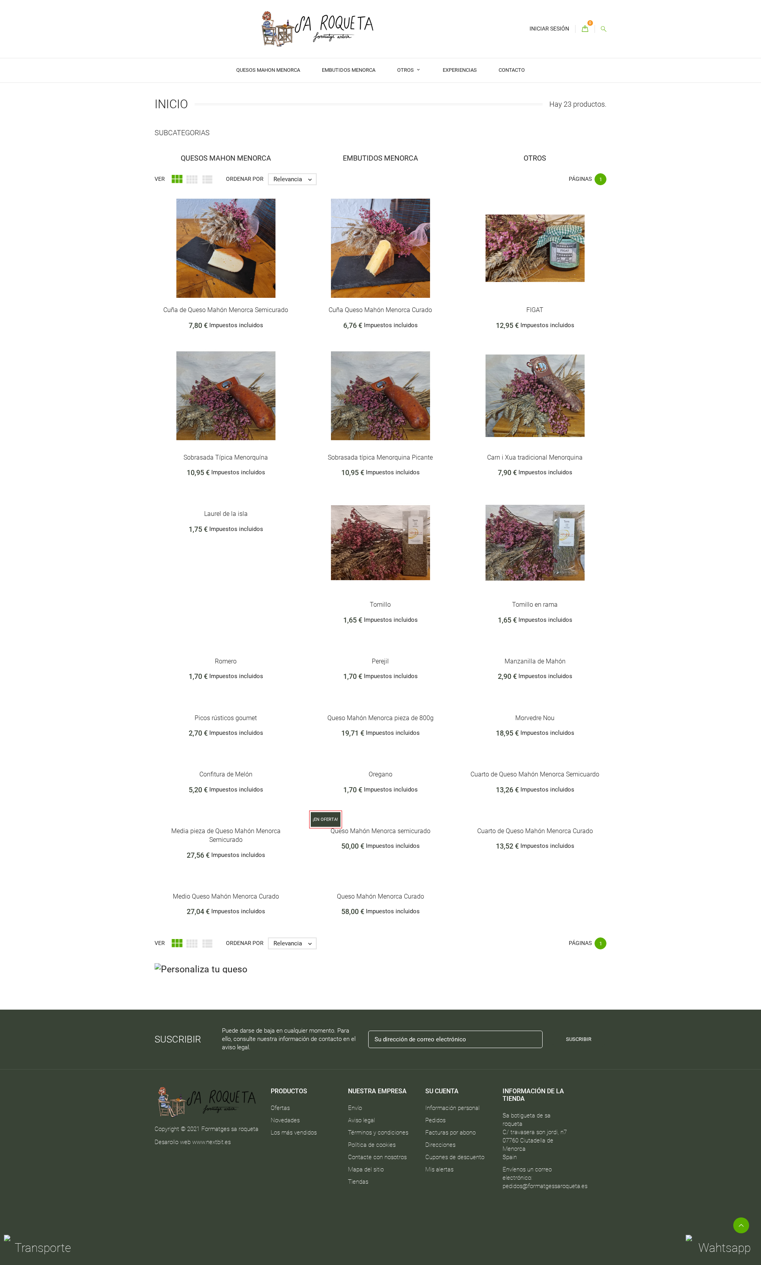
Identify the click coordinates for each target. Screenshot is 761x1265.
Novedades (285, 1120)
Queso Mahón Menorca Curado (380, 896)
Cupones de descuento (454, 1157)
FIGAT (534, 310)
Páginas (580, 179)
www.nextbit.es (211, 1142)
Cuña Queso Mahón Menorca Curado (380, 310)
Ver (160, 179)
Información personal (452, 1108)
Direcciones (440, 1144)
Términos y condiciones (378, 1132)
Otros (406, 70)
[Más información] (257, 261)
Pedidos (435, 1120)
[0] (585, 29)
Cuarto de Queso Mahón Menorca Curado (535, 831)
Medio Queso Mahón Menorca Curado (226, 896)
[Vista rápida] (240, 261)
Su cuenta (442, 1091)
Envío (355, 1108)
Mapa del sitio (366, 1169)
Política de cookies (372, 1144)
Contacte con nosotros (377, 1157)
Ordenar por (245, 179)
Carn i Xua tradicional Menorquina (535, 457)
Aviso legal (361, 1120)
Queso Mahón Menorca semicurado (380, 831)
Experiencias (460, 70)
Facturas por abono (450, 1132)
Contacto (512, 70)
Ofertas (280, 1108)
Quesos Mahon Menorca (268, 70)
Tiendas (358, 1181)
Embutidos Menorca (348, 70)
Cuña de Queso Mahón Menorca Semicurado (225, 310)
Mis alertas (439, 1169)
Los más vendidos (294, 1132)
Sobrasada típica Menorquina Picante (380, 457)
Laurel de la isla (226, 514)
